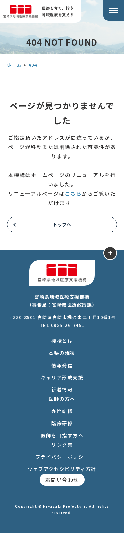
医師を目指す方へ (62, 435)
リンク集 (62, 444)
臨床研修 (62, 423)
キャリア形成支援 (62, 377)
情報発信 (62, 365)
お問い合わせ (62, 479)
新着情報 (62, 389)
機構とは (62, 340)
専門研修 (62, 410)
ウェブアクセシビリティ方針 (62, 468)
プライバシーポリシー (62, 456)
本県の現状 (62, 352)
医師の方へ (62, 398)
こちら (73, 193)
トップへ (62, 224)
